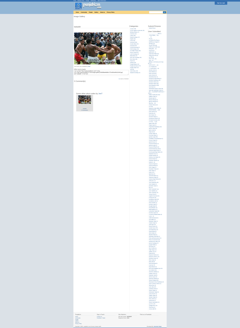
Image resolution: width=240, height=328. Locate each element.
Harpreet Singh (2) (153, 163)
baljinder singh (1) (153, 96)
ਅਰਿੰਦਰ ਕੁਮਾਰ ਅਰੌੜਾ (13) (154, 47)
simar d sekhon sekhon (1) (155, 283)
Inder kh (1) (151, 172)
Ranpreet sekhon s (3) (154, 256)
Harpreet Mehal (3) (153, 165)
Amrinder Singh (158, 326)
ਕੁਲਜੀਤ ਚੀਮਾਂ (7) (152, 52)
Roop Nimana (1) (153, 266)
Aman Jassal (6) (152, 73)
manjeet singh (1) (153, 222)
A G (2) (150, 38)
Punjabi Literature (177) (135, 65)
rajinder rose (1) (152, 251)
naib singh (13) (152, 224)
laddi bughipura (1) (153, 209)
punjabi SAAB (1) (153, 244)
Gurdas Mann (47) (134, 44)
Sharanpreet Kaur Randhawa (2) (156, 281)
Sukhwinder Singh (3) (154, 292)
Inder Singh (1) (152, 170)
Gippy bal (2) (152, 131)
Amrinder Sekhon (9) (153, 81)
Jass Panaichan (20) (153, 182)
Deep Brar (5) (152, 113)
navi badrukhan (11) (153, 229)
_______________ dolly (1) (155, 33)
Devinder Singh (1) (153, 116)
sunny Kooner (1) (153, 293)
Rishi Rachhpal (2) (153, 263)
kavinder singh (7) (153, 204)
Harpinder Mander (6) (154, 160)
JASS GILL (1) (152, 180)
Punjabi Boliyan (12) (134, 64)
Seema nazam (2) (153, 276)
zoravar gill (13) (152, 308)
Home (74, 0)
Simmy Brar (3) (152, 285)
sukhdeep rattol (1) (153, 288)
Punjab (91, 12)
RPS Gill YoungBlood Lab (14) (155, 268)
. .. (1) (150, 36)
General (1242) (133, 42)
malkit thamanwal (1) (153, 217)
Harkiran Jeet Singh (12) (154, 157)
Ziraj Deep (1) (152, 307)
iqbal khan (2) (152, 174)
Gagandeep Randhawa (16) (155, 126)
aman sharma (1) (153, 75)
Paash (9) (132, 60)
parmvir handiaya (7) (153, 243)
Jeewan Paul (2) (152, 194)
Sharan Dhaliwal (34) (153, 280)
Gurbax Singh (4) (153, 133)
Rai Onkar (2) (152, 246)
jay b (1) (151, 187)
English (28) (133, 38)
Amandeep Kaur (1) (153, 76)
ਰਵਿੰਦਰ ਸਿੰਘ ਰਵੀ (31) (153, 55)
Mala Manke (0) (133, 55)
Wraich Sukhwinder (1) (154, 302)
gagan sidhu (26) (153, 123)
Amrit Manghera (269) (154, 85)
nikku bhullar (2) (152, 233)
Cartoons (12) (133, 33)
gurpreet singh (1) (153, 145)
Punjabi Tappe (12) (134, 67)
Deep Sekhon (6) (153, 111)
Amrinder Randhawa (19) (154, 80)
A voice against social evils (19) (137, 30)
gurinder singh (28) (153, 136)
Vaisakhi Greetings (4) (135, 72)
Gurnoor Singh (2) (153, 140)
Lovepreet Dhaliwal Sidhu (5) (155, 214)
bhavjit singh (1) (152, 98)
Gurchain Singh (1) (153, 135)
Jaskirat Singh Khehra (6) (155, 179)
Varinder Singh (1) (153, 297)
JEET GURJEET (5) (153, 192)
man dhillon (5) (152, 219)
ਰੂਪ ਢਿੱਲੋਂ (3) (151, 57)
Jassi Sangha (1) (153, 184)
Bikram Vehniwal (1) (153, 101)
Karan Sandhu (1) (153, 202)
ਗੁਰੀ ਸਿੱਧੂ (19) (152, 43)
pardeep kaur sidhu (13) (154, 241)
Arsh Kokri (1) (152, 87)
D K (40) (151, 106)
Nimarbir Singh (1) (153, 234)
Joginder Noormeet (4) (154, 195)
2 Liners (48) (133, 28)
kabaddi (84, 108)
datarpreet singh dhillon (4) (155, 108)
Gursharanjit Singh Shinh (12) (155, 152)
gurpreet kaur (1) (153, 141)
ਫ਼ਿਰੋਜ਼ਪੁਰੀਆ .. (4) (152, 48)
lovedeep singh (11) (153, 212)
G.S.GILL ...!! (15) (153, 121)
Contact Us (99, 316)
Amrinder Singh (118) (154, 83)
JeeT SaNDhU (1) (153, 190)
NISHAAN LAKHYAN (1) (154, 236)
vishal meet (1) (152, 300)
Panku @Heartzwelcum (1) (155, 238)
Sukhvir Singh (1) (153, 290)
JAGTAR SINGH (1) (153, 175)
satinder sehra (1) (153, 273)
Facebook (99, 318)
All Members (93, 0)
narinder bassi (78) (153, 228)
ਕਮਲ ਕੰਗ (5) (151, 50)
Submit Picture (152, 28)
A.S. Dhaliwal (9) (152, 66)
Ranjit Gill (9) (152, 253)
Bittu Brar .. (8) (152, 103)
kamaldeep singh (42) (154, 199)
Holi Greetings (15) (134, 49)
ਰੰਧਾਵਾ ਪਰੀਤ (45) (152, 58)
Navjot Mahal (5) (152, 231)
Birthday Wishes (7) (134, 32)
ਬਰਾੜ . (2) (151, 60)
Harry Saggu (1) (152, 167)
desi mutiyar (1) (152, 115)
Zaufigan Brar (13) (153, 305)
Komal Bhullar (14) (153, 207)
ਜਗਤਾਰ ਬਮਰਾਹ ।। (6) (153, 65)
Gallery (96, 12)
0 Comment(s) (84, 110)
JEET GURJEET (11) (154, 189)
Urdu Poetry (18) (134, 70)
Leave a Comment (124, 78)
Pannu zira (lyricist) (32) (154, 239)
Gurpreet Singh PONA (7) (155, 150)
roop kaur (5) (152, 265)
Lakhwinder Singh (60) (154, 211)
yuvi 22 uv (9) (152, 303)
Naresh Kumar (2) (153, 226)
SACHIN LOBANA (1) (154, 271)
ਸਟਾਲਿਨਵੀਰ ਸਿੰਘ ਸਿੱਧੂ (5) (154, 40)
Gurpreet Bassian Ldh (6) (155, 148)
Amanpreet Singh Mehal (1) (155, 78)
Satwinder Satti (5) (153, 275)
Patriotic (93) (133, 62)
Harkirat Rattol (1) (153, 158)
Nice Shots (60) (133, 59)
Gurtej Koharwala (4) (135, 47)
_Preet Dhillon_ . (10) (154, 35)
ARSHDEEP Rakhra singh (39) (156, 88)
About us (102, 12)
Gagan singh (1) (152, 125)
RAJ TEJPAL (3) (152, 248)
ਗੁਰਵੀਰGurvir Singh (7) (154, 42)
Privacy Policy (110, 12)
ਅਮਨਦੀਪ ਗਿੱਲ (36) (153, 45)
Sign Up (219, 3)
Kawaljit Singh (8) (153, 206)
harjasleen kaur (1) (153, 153)
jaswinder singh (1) (153, 185)
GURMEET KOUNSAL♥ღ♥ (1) (156, 138)
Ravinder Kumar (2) (153, 258)
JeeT (89, 66)
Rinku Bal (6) (152, 261)
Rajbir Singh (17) (153, 249)
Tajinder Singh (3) (153, 295)
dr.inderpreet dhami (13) (154, 118)
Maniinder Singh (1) (153, 221)
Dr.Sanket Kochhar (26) (154, 120)
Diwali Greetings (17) (135, 37)
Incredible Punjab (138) (135, 50)
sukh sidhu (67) (152, 287)
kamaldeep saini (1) (153, 201)
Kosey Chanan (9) (134, 52)
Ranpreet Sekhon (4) (154, 254)
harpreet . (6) (152, 162)
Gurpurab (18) (133, 45)
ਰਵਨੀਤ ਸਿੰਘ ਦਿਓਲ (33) (154, 53)
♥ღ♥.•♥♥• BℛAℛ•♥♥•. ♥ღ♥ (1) (156, 90)
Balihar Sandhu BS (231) (154, 94)
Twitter (103, 318)
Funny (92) (132, 40)
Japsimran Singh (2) (153, 177)
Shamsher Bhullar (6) (154, 278)
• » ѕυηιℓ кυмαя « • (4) (154, 68)
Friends (87, 0)
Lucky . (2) (151, 216)
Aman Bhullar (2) (153, 71)
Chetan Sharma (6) (153, 104)
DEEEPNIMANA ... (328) (154, 109)
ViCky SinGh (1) (152, 298)
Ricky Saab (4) (152, 260)
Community (84, 12)
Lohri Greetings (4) (134, 54)
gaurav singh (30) (153, 128)
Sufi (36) (132, 69)
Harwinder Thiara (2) (153, 168)
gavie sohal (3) (152, 130)
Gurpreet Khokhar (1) (154, 143)
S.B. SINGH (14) (153, 270)
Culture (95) (133, 35)
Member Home (81, 0)
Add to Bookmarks (102, 0)
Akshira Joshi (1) (153, 70)
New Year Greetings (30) (135, 57)
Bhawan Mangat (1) (153, 99)
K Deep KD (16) (152, 197)
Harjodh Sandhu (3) (153, 155)
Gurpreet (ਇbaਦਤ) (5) (154, 147)
